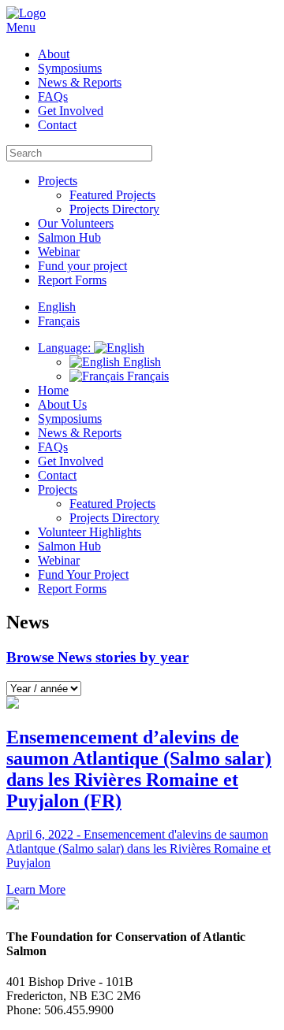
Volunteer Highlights (89, 532)
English (140, 362)
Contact (57, 125)
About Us (62, 404)
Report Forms (72, 280)
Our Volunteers (76, 223)
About (53, 54)
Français (146, 376)
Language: (66, 347)
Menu (21, 27)
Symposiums (70, 68)
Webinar (59, 251)
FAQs (53, 96)
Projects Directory (114, 209)
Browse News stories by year (97, 657)
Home (53, 390)
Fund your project (82, 265)
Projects (57, 180)
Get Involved (70, 110)
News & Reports (79, 82)
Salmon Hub (69, 237)
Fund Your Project (83, 574)
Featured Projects (112, 195)
